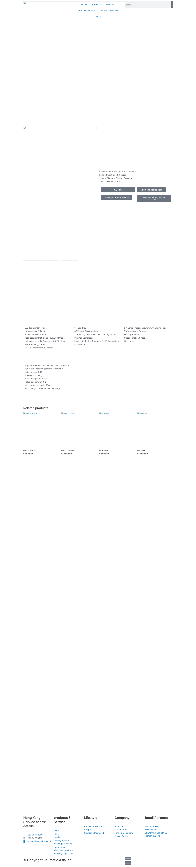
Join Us (97, 16)
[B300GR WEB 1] (60, 193)
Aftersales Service (86, 10)
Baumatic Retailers (109, 10)
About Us (110, 4)
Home (84, 4)
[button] (151, 189)
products (96, 4)
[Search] (172, 4)
